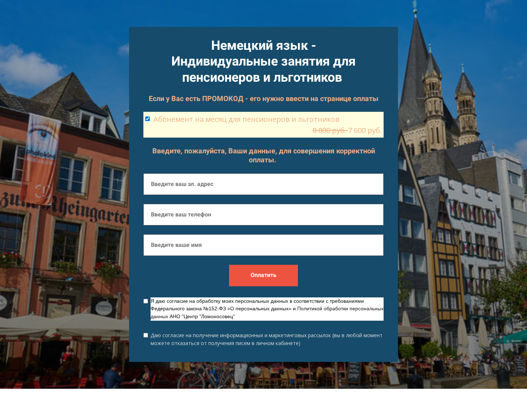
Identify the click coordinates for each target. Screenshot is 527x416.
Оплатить (263, 275)
